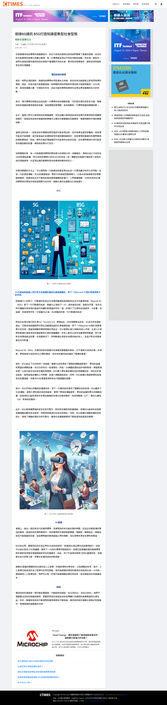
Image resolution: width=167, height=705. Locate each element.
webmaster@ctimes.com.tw (94, 701)
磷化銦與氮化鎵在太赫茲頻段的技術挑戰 (35, 661)
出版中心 (116, 4)
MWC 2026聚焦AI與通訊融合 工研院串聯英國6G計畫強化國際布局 (131, 133)
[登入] (161, 4)
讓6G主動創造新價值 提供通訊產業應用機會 (37, 671)
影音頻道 (145, 4)
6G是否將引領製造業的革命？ (30, 666)
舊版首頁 (124, 694)
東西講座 (126, 4)
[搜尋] (155, 4)
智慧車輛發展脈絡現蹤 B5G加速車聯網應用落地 (38, 677)
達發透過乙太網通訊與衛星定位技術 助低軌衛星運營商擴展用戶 (132, 117)
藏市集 (136, 4)
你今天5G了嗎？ (25, 682)
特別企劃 (55, 631)
